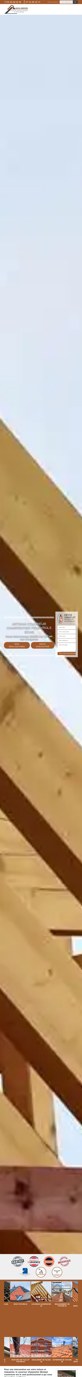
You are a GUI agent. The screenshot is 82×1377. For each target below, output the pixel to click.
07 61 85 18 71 (33, 2)
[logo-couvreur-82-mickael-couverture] (16, 9)
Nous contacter (42, 645)
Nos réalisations (17, 645)
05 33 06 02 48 (14, 2)
